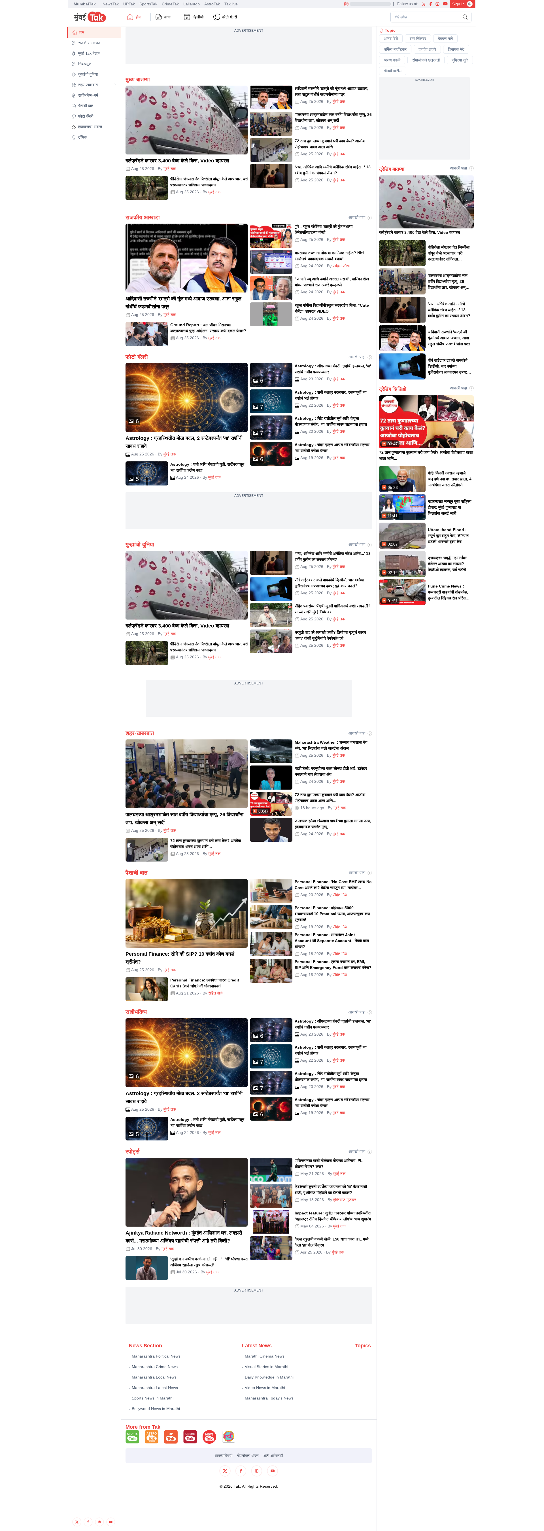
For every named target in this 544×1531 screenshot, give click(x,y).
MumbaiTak (85, 4)
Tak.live (231, 4)
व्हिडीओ (198, 17)
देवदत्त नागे (445, 38)
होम (138, 17)
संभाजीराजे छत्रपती (426, 60)
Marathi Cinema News (264, 1356)
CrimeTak (170, 4)
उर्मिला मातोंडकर (395, 49)
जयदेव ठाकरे (427, 49)
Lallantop (191, 4)
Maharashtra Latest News (155, 1387)
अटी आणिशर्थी (273, 1455)
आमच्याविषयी (223, 1455)
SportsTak (148, 4)
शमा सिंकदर (418, 38)
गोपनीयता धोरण (248, 1455)
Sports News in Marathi (152, 1398)
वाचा (167, 17)
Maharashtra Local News (154, 1377)
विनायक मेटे (456, 49)
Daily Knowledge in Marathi (269, 1377)
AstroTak (212, 4)
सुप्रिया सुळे (460, 60)
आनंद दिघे (391, 38)
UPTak (129, 4)
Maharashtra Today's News (269, 1398)
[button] (94, 32)
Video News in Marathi (265, 1387)
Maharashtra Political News (156, 1356)
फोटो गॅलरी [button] (229, 17)
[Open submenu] (115, 85)
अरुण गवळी (392, 60)
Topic (390, 30)
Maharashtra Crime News (155, 1366)
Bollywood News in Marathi (156, 1408)
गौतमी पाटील (392, 71)
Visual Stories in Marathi (266, 1366)
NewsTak (111, 4)
